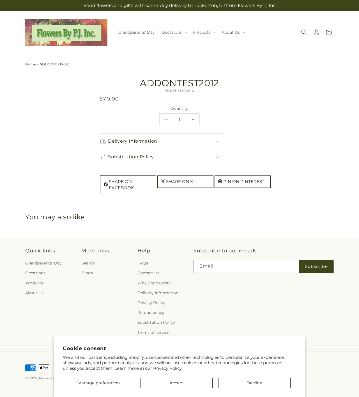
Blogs (87, 273)
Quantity (179, 108)
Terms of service (153, 332)
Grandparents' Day (43, 263)
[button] (173, 32)
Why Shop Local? (154, 283)
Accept (176, 382)
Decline (254, 382)
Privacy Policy (167, 368)
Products (34, 283)
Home (30, 64)
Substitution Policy (156, 322)
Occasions (35, 273)
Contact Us (148, 273)
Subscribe (316, 266)
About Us (34, 292)
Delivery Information (157, 292)
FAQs (142, 263)
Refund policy (150, 312)
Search (88, 263)
